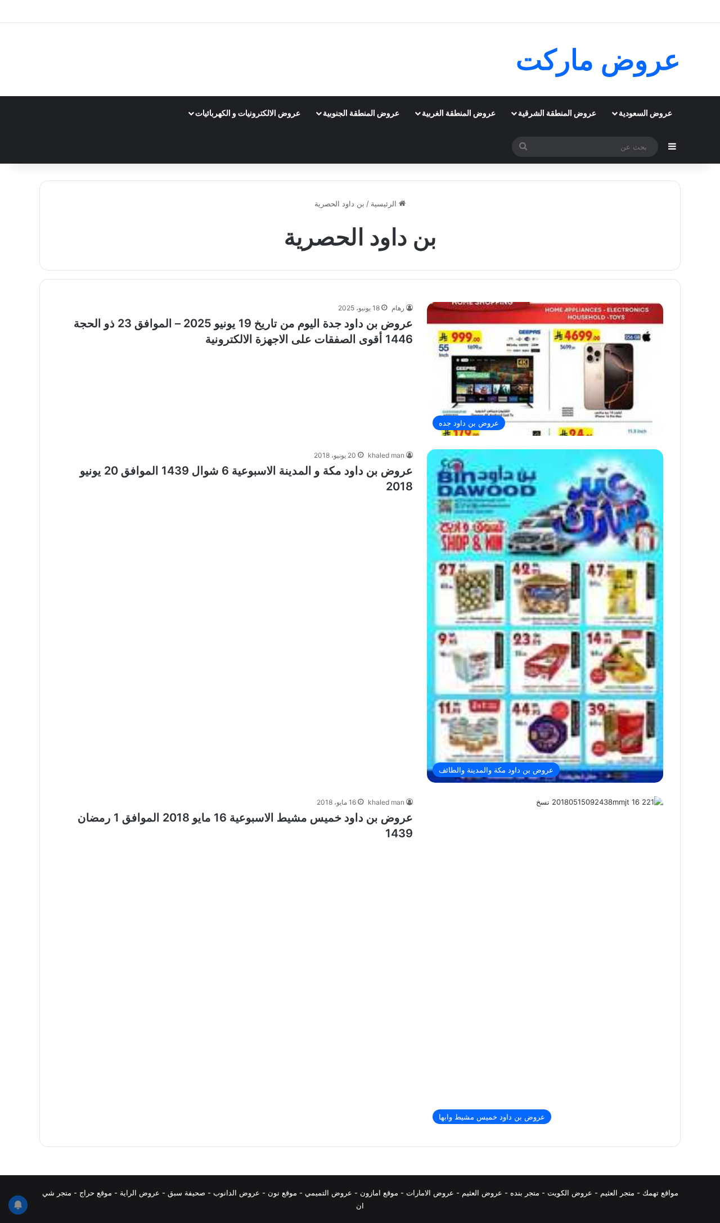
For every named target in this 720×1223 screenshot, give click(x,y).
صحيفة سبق (186, 1192)
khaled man (386, 455)
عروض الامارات (430, 1192)
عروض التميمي (328, 1192)
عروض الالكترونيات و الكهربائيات (247, 113)
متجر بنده (524, 1192)
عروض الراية (140, 1192)
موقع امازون (379, 1192)
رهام (398, 308)
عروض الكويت (569, 1192)
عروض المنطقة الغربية (459, 113)
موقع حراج (95, 1192)
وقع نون (280, 1192)
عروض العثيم (482, 1192)
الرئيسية (385, 203)
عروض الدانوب (236, 1192)
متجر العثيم (617, 1192)
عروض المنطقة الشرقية (557, 113)
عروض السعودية (645, 113)
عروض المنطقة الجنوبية (361, 113)
